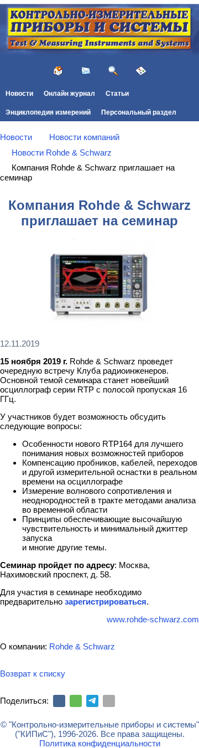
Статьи (117, 93)
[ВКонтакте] (59, 701)
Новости (19, 93)
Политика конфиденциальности (99, 743)
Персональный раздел (138, 112)
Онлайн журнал (69, 93)
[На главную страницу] (58, 70)
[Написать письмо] (85, 70)
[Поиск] (113, 70)
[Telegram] (92, 701)
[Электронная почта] (109, 701)
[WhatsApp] (76, 701)
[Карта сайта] (140, 70)
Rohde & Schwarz (82, 646)
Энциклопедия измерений (48, 112)
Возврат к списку (32, 673)
